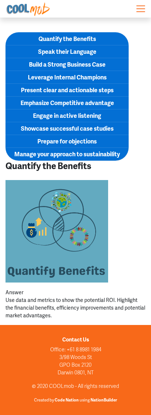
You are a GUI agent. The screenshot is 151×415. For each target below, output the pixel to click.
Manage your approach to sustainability (67, 154)
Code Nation (67, 400)
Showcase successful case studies (67, 128)
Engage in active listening (67, 115)
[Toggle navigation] (140, 9)
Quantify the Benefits (67, 38)
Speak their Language (67, 51)
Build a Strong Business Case (67, 64)
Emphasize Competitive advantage (67, 102)
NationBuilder (104, 400)
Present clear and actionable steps (67, 90)
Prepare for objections (67, 141)
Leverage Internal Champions (67, 77)
